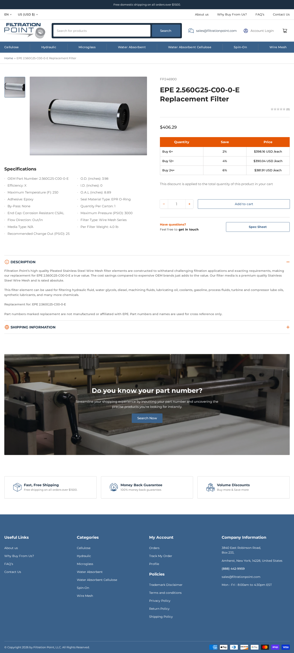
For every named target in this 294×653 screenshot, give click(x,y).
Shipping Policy (161, 617)
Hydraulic (48, 47)
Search (165, 31)
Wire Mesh (278, 47)
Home (8, 58)
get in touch (189, 229)
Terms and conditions (165, 593)
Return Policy (159, 609)
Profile (154, 564)
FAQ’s (259, 14)
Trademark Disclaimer (166, 585)
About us (202, 14)
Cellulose (11, 47)
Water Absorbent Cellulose (189, 47)
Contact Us (281, 14)
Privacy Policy (159, 601)
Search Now (147, 418)
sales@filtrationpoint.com (216, 31)
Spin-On (240, 47)
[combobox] (101, 31)
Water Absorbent (132, 47)
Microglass (87, 47)
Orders (154, 548)
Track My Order (160, 556)
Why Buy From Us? (232, 14)
